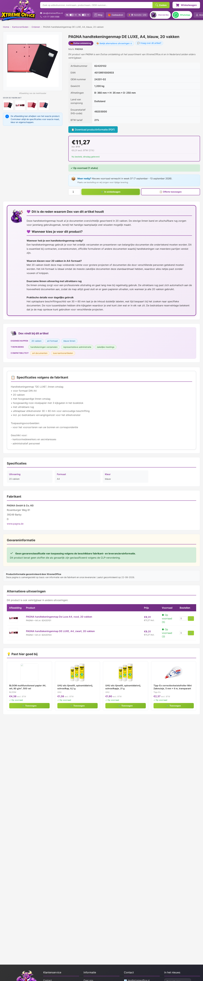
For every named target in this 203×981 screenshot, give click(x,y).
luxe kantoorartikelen (63, 353)
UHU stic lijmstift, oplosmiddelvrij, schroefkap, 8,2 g (75, 687)
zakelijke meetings (105, 347)
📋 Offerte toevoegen (170, 192)
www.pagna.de (15, 523)
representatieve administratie (77, 347)
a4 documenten (39, 353)
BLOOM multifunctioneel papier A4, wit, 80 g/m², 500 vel (27, 687)
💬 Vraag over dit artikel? (149, 43)
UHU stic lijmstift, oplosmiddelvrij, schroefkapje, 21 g (123, 687)
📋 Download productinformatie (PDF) (93, 129)
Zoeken (163, 5)
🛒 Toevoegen (29, 706)
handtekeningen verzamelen (44, 347)
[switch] (71, 15)
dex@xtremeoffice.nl (53, 13)
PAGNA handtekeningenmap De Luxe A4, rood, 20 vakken (59, 616)
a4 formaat (52, 341)
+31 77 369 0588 (51, 17)
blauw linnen (69, 341)
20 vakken (36, 341)
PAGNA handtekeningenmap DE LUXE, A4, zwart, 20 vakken (60, 631)
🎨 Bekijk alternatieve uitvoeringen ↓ (114, 43)
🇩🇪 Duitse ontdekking (80, 43)
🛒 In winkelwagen (110, 192)
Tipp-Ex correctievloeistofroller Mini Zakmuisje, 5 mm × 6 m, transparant (173, 687)
